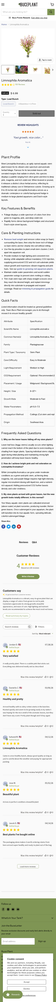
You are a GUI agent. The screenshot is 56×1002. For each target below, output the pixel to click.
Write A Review (28, 576)
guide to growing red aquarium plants (35, 269)
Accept (26, 982)
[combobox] (24, 12)
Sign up (42, 941)
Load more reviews (28, 866)
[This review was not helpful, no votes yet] (50, 677)
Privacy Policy (41, 975)
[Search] (51, 12)
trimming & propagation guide (36, 289)
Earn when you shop (39, 18)
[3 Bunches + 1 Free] (27, 107)
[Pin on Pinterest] (19, 527)
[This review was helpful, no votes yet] (46, 677)
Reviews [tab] (23, 542)
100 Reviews (20, 84)
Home (4, 24)
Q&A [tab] (34, 542)
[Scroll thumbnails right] (52, 70)
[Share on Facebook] (3, 527)
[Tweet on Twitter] (9, 527)
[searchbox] (15, 627)
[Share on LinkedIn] (14, 527)
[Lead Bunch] (8, 107)
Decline (26, 989)
